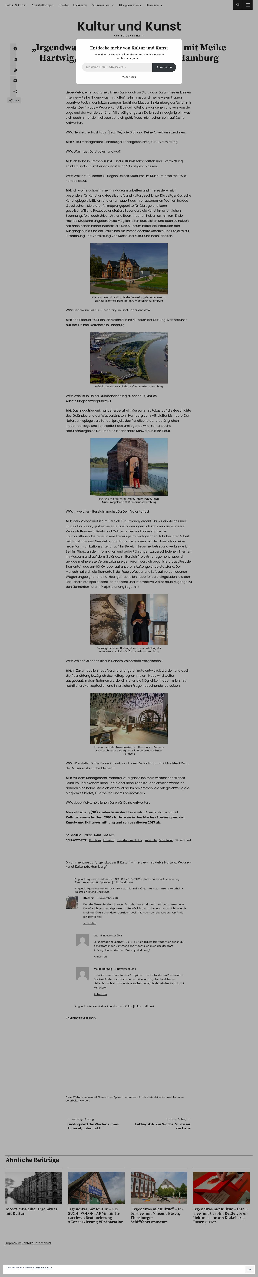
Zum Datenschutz (42, 1267)
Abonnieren (164, 67)
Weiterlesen (129, 77)
